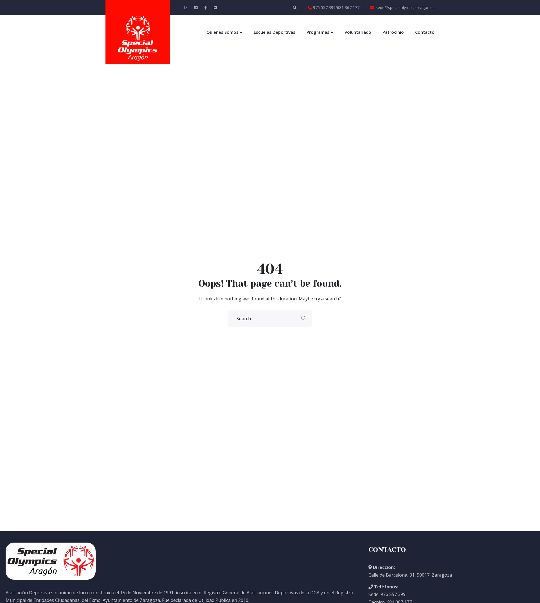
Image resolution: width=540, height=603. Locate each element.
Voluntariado (358, 32)
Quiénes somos (222, 32)
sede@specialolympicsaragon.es (405, 7)
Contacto (425, 32)
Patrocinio (393, 32)
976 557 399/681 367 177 (336, 7)
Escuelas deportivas (274, 32)
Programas (318, 32)
